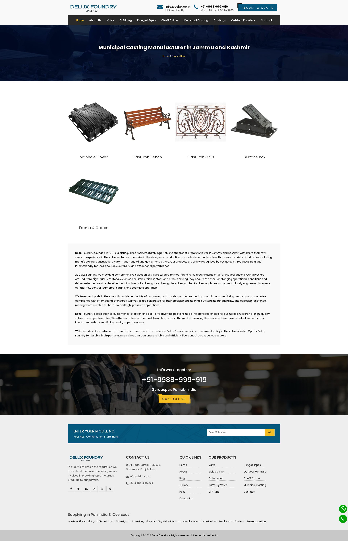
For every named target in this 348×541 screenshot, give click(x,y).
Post (182, 492)
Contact (266, 20)
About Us (95, 20)
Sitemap (197, 535)
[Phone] (343, 519)
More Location (256, 521)
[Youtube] (102, 489)
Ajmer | (153, 521)
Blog (182, 478)
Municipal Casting (196, 20)
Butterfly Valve (218, 485)
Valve (110, 20)
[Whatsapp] (343, 509)
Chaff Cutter (169, 20)
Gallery (183, 485)
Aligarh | (162, 521)
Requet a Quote (258, 8)
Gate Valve (216, 478)
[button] (270, 432)
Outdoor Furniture (243, 20)
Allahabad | (175, 521)
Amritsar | (219, 521)
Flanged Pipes (146, 20)
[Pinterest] (109, 489)
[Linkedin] (86, 489)
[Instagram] (94, 489)
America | (208, 521)
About (183, 471)
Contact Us (174, 399)
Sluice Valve (216, 471)
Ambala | (196, 521)
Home (80, 20)
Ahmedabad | (107, 521)
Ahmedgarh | (123, 521)
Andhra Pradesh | (236, 521)
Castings (220, 20)
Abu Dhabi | (74, 521)
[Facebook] (71, 489)
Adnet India (211, 535)
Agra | (94, 521)
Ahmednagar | (140, 521)
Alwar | (186, 521)
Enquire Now (178, 56)
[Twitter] (78, 489)
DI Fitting (126, 20)
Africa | (86, 521)
